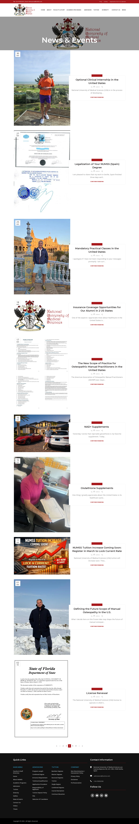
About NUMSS (17, 779)
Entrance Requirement (39, 778)
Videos (15, 806)
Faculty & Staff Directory (18, 772)
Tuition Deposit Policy (39, 793)
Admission (16, 786)
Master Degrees (57, 774)
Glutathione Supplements (97, 488)
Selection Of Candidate (40, 799)
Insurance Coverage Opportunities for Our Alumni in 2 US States (97, 309)
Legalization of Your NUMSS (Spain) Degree (97, 166)
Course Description (58, 791)
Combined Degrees (58, 787)
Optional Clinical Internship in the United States (97, 81)
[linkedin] (101, 795)
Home (57, 46)
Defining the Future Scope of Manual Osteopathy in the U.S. (97, 610)
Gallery (15, 796)
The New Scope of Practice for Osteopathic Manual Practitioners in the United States (97, 367)
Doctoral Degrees (57, 778)
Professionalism (76, 783)
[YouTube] (97, 795)
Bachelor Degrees (57, 771)
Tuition (15, 789)
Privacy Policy (75, 776)
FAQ (33, 796)
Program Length (37, 771)
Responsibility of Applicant (38, 788)
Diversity (16, 793)
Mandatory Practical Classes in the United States (97, 250)
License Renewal (97, 693)
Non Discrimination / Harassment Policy (78, 772)
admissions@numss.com (102, 776)
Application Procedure (39, 784)
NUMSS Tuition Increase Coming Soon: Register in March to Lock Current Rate (97, 549)
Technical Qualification (40, 781)
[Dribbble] (106, 795)
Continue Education (58, 794)
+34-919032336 (19, 1)
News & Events (96, 75)
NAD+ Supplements (97, 426)
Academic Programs (19, 783)
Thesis (15, 809)
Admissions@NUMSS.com (35, 1)
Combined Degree (38, 774)
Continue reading (97, 97)
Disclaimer (74, 779)
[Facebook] (92, 795)
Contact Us (17, 802)
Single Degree (56, 784)
